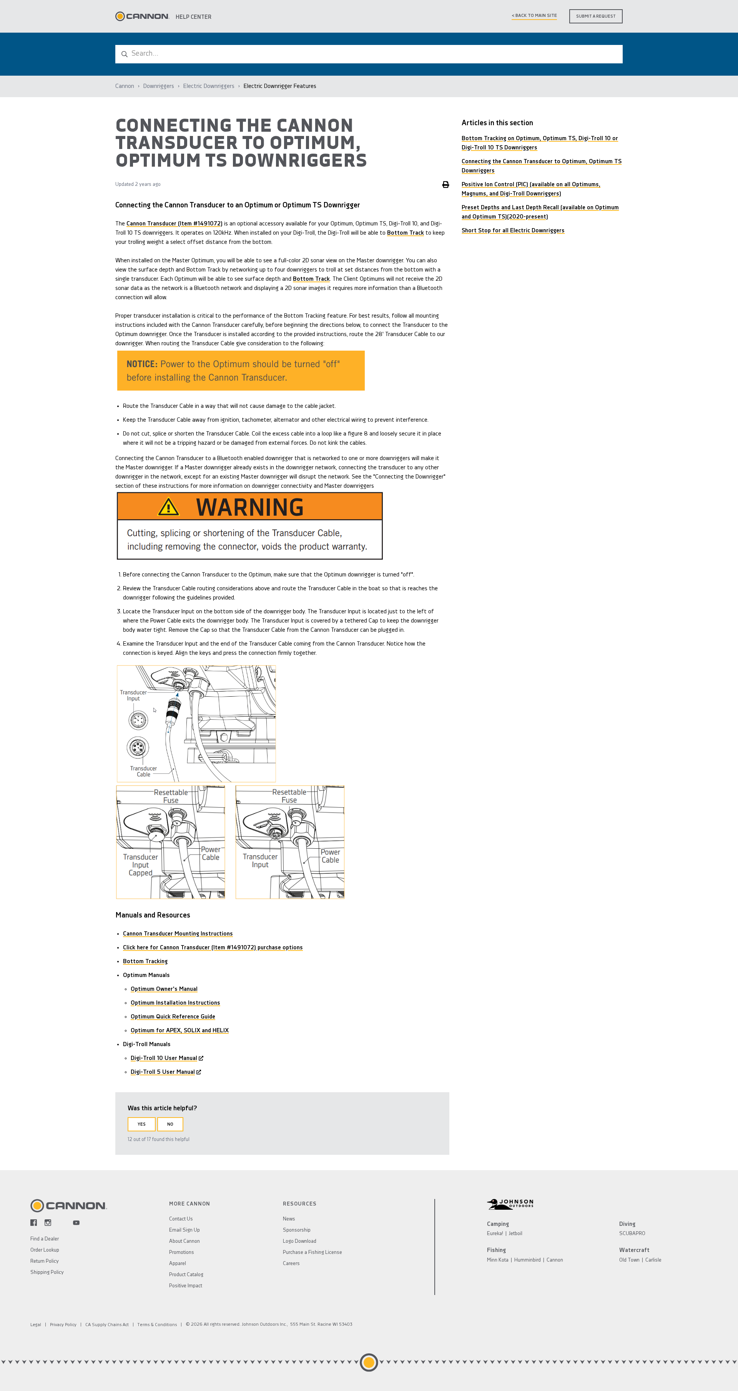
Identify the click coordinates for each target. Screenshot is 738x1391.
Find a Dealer (44, 1239)
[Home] (142, 16)
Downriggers (158, 86)
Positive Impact (185, 1286)
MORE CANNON (189, 1204)
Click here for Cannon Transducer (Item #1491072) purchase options (213, 948)
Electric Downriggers (208, 86)
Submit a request (596, 17)
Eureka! (495, 1234)
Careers (291, 1264)
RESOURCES (300, 1204)
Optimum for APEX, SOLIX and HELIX (180, 1031)
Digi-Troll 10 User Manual (164, 1058)
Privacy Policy (63, 1325)
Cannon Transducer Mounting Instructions (178, 934)
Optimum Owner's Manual (164, 989)
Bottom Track (405, 233)
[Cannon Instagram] (48, 1222)
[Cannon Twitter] (62, 1222)
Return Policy (44, 1261)
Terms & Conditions (157, 1325)
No (170, 1125)
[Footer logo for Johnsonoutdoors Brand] (597, 1204)
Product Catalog (186, 1275)
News (289, 1219)
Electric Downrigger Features (280, 86)
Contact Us (181, 1219)
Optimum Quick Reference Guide (173, 1017)
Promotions (181, 1252)
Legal (35, 1325)
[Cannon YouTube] (76, 1222)
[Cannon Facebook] (33, 1222)
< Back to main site (534, 15)
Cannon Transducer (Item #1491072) (174, 224)
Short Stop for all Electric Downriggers (513, 231)
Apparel (177, 1264)
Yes (142, 1125)
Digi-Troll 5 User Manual (163, 1072)
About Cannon (184, 1241)
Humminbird (527, 1260)
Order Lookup (44, 1250)
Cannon (124, 86)
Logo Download (299, 1241)
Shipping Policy (47, 1272)
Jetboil (515, 1234)
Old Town (629, 1260)
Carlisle (653, 1260)
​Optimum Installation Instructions (175, 1003)
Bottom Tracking (145, 962)
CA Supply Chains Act (107, 1325)
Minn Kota (498, 1260)
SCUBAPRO (632, 1234)
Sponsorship (297, 1230)
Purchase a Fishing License (312, 1252)
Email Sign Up (184, 1230)
